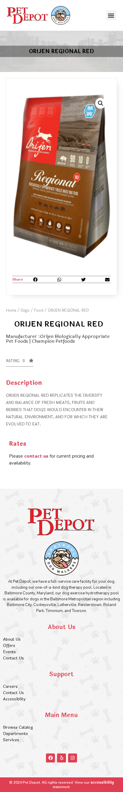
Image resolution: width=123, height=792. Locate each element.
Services (11, 740)
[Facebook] (50, 757)
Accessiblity (14, 699)
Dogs (25, 310)
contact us (36, 456)
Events (9, 652)
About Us (12, 639)
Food (38, 310)
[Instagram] (72, 757)
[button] (111, 15)
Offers (9, 645)
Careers (10, 686)
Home (11, 310)
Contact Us (13, 658)
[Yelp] (61, 757)
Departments (15, 734)
